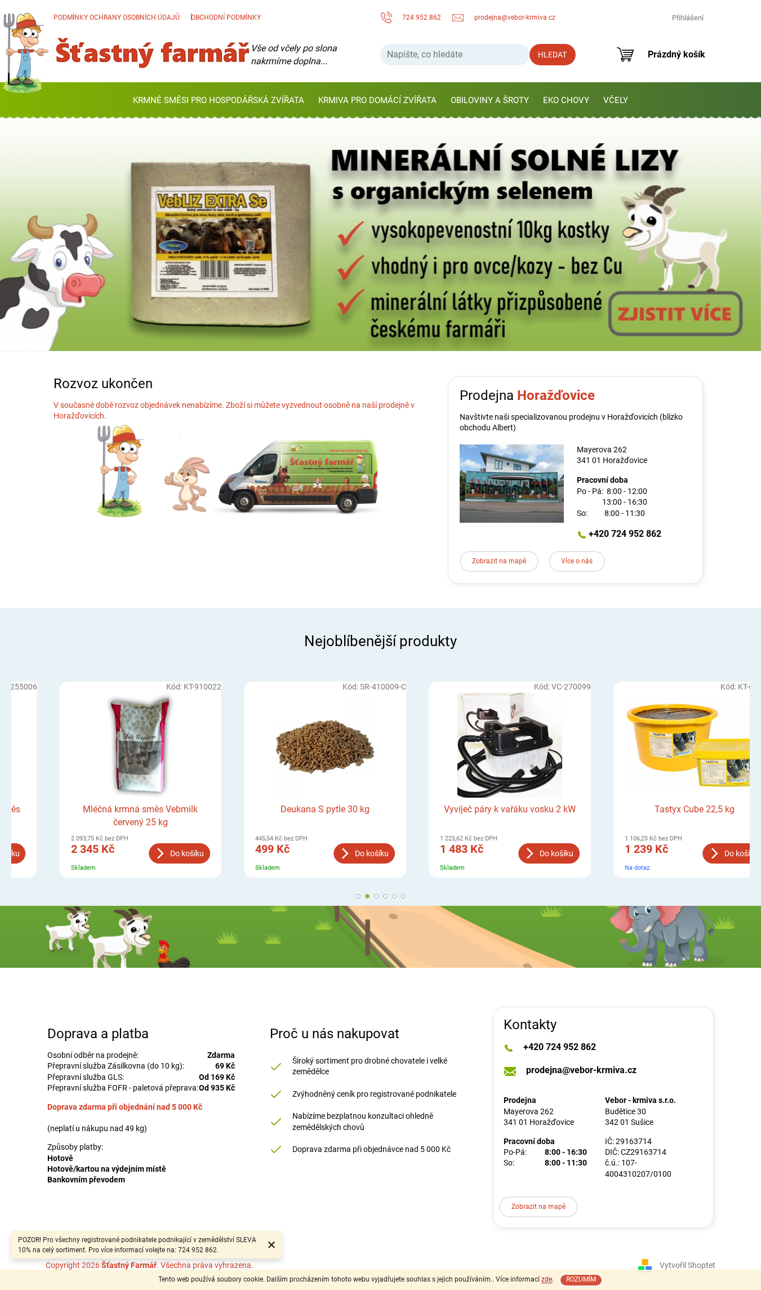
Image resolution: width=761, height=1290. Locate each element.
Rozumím (581, 1279)
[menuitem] (218, 100)
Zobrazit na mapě (499, 561)
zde (546, 1279)
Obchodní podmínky (226, 17)
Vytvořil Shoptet (687, 1265)
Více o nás (577, 561)
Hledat (552, 54)
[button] (38, 235)
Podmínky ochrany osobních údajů (117, 17)
